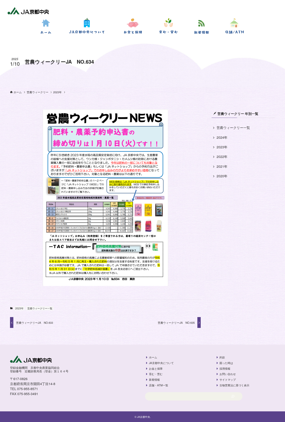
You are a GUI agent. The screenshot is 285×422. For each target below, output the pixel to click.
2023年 (19, 308)
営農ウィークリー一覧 (39, 308)
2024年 (222, 137)
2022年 (222, 156)
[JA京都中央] (28, 11)
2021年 (222, 166)
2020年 (222, 176)
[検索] (233, 396)
